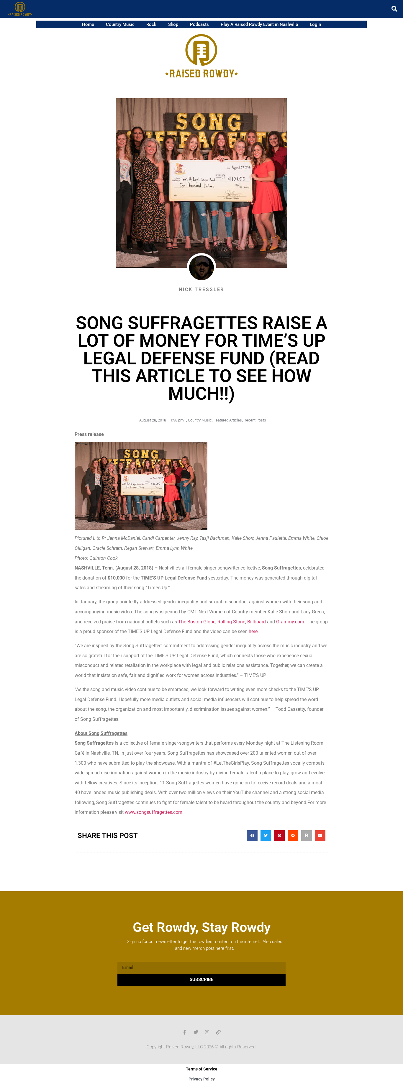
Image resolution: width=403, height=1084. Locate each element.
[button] (394, 9)
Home (88, 24)
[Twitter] (196, 1032)
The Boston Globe (196, 622)
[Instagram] (207, 1032)
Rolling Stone (231, 622)
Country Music (120, 24)
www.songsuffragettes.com (153, 812)
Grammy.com (290, 622)
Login (315, 24)
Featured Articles (228, 420)
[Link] (218, 1032)
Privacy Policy (202, 1079)
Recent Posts (255, 420)
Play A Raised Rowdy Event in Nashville (259, 24)
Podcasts (199, 24)
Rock (151, 24)
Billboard (256, 622)
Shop (173, 24)
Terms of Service (201, 1069)
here (253, 631)
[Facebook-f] (184, 1032)
